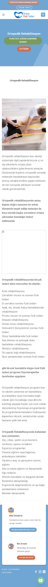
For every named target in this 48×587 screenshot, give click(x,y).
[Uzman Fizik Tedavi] (24, 14)
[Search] (43, 15)
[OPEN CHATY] (40, 580)
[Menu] (3, 15)
